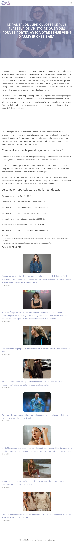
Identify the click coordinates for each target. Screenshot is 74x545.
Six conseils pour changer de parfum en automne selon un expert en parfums (28, 243)
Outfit (6, 236)
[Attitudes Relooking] (6, 3)
